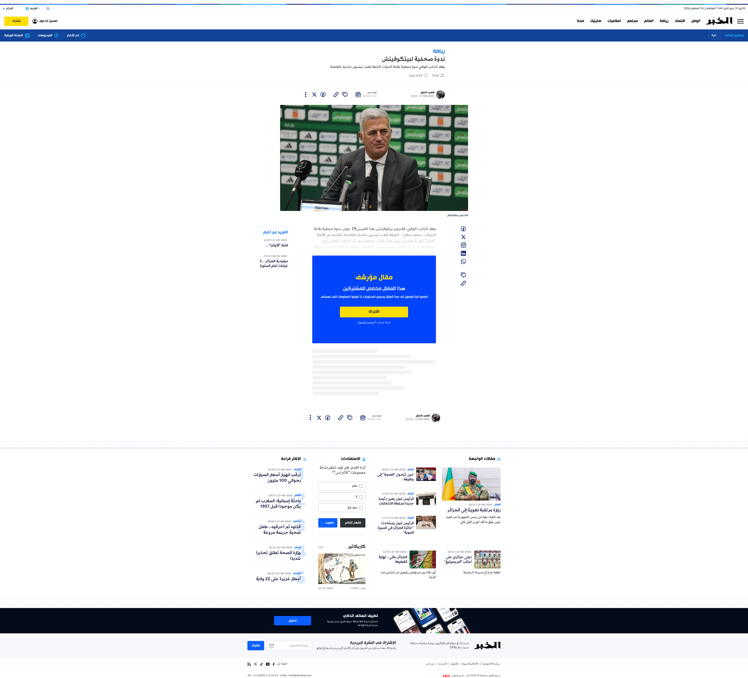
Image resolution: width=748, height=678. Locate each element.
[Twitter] (255, 664)
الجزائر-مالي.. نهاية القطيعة (393, 559)
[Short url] (336, 94)
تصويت (329, 523)
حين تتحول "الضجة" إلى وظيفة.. (395, 477)
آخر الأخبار (73, 35)
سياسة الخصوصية (491, 664)
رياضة (664, 21)
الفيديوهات (45, 35)
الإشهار (454, 664)
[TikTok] (261, 664)
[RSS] (249, 664)
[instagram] (463, 245)
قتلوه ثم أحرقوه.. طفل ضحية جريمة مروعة (279, 530)
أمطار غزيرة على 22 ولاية (278, 579)
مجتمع (632, 21)
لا (356, 496)
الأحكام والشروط (470, 664)
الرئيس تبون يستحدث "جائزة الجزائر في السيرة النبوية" (396, 528)
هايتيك (595, 21)
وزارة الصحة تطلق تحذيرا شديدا (278, 556)
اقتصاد (680, 21)
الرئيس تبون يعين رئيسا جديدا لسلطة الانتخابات (396, 501)
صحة (580, 21)
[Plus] (305, 94)
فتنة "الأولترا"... (277, 245)
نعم (354, 486)
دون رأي (352, 507)
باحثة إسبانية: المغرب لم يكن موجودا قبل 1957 (278, 504)
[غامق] (53, 8)
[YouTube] (268, 664)
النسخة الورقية (13, 35)
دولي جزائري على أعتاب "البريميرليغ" (458, 559)
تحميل (292, 620)
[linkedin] (463, 253)
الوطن (695, 21)
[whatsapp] (463, 261)
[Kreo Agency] (447, 675)
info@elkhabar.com (300, 675)
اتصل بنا (442, 664)
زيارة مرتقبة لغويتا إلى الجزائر (474, 510)
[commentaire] (345, 94)
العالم (649, 21)
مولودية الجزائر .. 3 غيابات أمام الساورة (274, 263)
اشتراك (374, 311)
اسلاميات (614, 21)
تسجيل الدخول (366, 322)
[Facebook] (274, 664)
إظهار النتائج (353, 523)
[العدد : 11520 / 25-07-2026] (341, 568)
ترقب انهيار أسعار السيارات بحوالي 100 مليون (277, 478)
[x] (314, 94)
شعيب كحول (427, 92)
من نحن (430, 664)
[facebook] (322, 94)
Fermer (740, 21)
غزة (714, 35)
